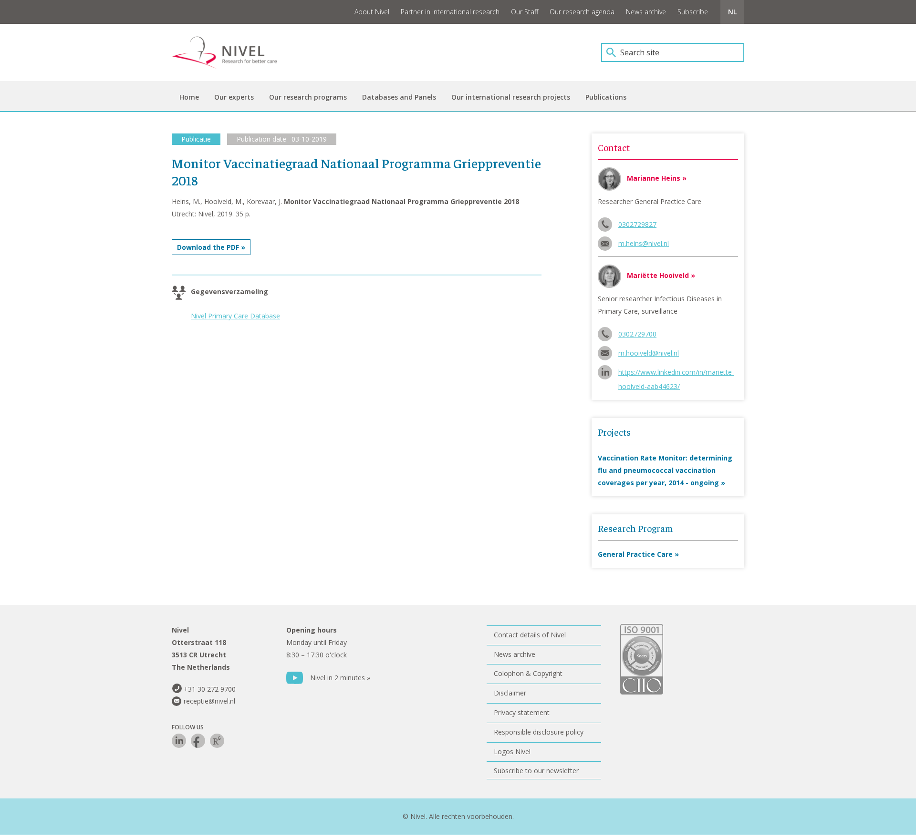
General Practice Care (635, 554)
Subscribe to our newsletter (536, 770)
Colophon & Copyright (528, 673)
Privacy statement (522, 712)
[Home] (231, 52)
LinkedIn (179, 741)
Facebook (198, 741)
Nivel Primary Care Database (235, 315)
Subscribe (692, 11)
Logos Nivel (512, 751)
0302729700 (637, 333)
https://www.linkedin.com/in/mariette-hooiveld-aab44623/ (676, 373)
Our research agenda (582, 11)
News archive (646, 11)
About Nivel (371, 11)
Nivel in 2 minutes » (340, 677)
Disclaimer (510, 692)
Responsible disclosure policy (538, 731)
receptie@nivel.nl (209, 700)
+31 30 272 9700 (210, 689)
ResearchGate (217, 741)
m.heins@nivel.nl (643, 243)
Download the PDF (208, 247)
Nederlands (732, 12)
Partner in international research (450, 11)
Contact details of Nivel (530, 634)
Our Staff (524, 11)
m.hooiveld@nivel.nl (648, 353)
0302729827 (637, 224)
